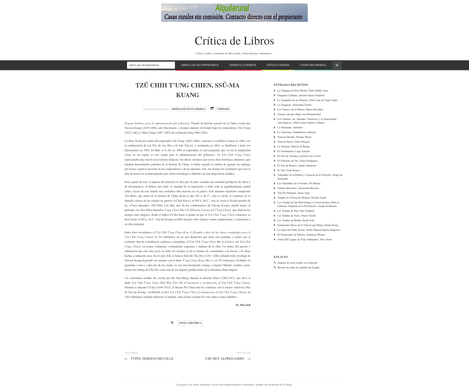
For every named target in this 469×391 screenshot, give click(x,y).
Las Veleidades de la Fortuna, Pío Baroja (298, 183)
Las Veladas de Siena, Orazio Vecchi (296, 215)
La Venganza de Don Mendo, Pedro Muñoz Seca (302, 90)
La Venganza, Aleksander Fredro (294, 105)
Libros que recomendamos (200, 65)
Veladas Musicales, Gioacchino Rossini (298, 188)
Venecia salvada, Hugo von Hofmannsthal (299, 114)
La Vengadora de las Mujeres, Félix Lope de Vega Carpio (307, 100)
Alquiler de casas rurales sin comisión (297, 262)
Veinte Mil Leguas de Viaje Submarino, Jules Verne (304, 239)
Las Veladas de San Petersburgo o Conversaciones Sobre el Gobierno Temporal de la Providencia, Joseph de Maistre (308, 204)
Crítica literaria (278, 65)
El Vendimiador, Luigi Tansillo (293, 151)
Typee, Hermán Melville (149, 358)
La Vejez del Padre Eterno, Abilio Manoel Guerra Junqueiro (308, 230)
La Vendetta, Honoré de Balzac (293, 146)
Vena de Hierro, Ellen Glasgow (293, 141)
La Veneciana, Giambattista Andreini (296, 132)
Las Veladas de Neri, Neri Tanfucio (295, 210)
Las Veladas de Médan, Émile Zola (295, 220)
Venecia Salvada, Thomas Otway (294, 137)
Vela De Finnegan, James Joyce (293, 192)
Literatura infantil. (313, 65)
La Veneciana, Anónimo (289, 127)
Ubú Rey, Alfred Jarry (227, 358)
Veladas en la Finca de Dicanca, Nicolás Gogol (301, 197)
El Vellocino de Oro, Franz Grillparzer (297, 160)
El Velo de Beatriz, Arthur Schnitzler (296, 165)
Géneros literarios (242, 65)
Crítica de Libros (234, 40)
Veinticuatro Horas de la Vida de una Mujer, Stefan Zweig (307, 225)
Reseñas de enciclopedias (188, 109)
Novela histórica (190, 322)
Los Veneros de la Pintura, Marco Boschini (300, 109)
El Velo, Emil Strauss (288, 170)
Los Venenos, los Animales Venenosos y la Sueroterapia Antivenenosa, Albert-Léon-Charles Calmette (306, 120)
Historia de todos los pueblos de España (298, 267)
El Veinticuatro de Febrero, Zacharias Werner (301, 234)
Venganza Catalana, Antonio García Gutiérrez (301, 95)
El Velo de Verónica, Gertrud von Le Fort (299, 156)
